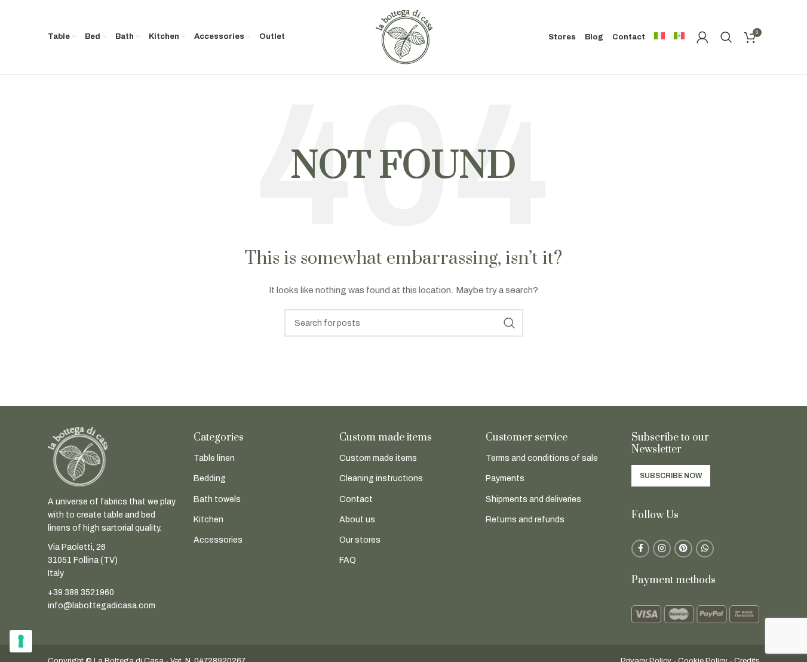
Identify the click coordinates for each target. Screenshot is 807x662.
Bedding (210, 478)
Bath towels (217, 499)
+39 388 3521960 (81, 592)
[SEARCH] (509, 323)
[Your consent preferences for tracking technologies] (21, 641)
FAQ (347, 560)
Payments (505, 478)
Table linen (214, 458)
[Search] (726, 37)
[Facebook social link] (640, 549)
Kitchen (208, 519)
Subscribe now (671, 476)
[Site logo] (404, 36)
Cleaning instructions (381, 478)
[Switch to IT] (659, 37)
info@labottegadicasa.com (101, 605)
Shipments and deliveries (533, 499)
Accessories (218, 539)
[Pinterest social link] (683, 549)
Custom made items (378, 458)
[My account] (702, 37)
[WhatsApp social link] (705, 549)
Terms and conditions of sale (542, 458)
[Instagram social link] (662, 549)
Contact (356, 499)
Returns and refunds (525, 519)
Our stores (360, 539)
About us (357, 519)
